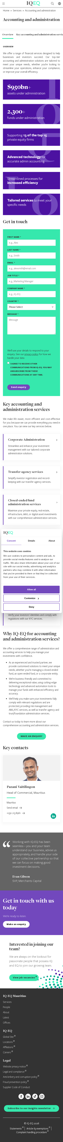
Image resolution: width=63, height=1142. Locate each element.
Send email (12, 807)
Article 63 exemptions (37, 1128)
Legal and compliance (13, 1071)
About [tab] (51, 540)
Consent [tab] (11, 540)
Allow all (31, 589)
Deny (31, 607)
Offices (6, 1022)
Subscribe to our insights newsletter (29, 1108)
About (6, 1012)
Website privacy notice (14, 1066)
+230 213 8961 (14, 813)
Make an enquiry (16, 924)
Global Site (8, 1036)
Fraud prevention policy (15, 1082)
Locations (8, 1042)
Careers (7, 1052)
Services (17, 10)
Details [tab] (31, 540)
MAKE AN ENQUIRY (31, 736)
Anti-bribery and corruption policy (20, 1077)
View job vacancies (24, 977)
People (6, 1007)
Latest (6, 1017)
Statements (16, 1128)
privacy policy (31, 354)
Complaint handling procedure (31, 1132)
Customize (29, 598)
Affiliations (8, 1047)
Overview (7, 34)
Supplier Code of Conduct (16, 1087)
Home (6, 10)
